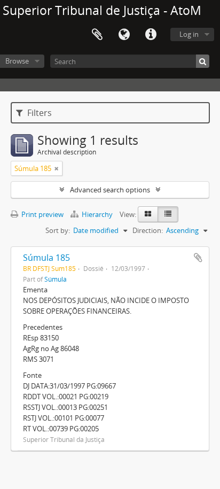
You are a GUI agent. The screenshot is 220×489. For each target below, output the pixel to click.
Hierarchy (97, 214)
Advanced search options (110, 190)
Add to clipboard (198, 257)
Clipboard (97, 34)
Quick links (150, 34)
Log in (189, 34)
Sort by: (57, 230)
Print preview (42, 214)
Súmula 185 (46, 257)
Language (124, 34)
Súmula (55, 279)
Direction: (147, 230)
